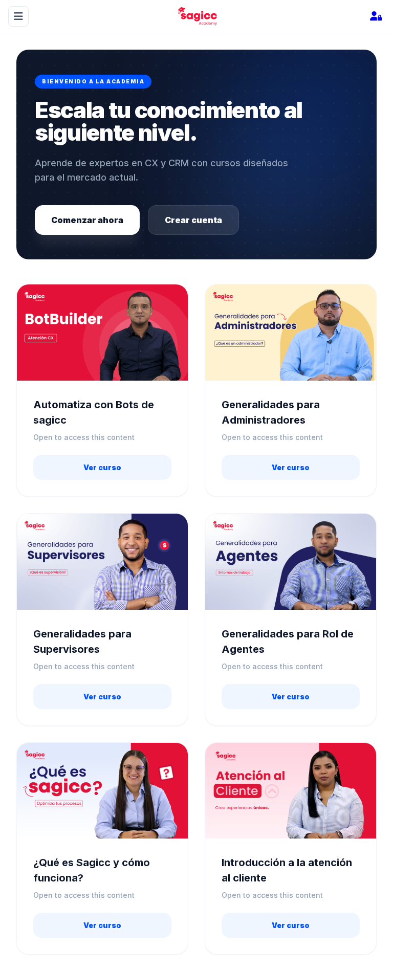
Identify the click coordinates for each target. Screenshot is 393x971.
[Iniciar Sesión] (375, 16)
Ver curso (102, 467)
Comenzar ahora (87, 220)
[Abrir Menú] (18, 16)
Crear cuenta (193, 220)
